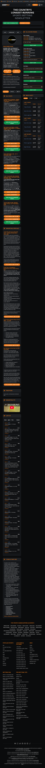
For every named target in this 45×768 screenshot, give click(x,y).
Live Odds (18, 646)
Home (31, 645)
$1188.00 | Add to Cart (12, 316)
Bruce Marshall (38, 625)
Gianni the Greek (27, 111)
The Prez (37, 632)
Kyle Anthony (25, 632)
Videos (17, 678)
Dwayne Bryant (39, 627)
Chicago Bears (8, 609)
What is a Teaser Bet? (7, 691)
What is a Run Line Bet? (8, 686)
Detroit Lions (8, 607)
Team (31, 652)
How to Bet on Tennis (21, 702)
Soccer (4, 659)
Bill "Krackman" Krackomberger (10, 630)
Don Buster (20, 632)
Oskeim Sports (31, 630)
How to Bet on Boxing (21, 699)
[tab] (6, 92)
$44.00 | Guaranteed (12, 219)
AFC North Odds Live (21, 662)
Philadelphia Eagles (9, 611)
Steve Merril (32, 627)
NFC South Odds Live (21, 664)
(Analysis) (6, 425)
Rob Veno (15, 632)
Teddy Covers (32, 625)
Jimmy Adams (33, 629)
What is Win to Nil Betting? (9, 709)
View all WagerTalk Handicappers (11, 616)
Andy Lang (27, 627)
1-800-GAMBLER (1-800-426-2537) (23, 749)
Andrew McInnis (38, 630)
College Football (7, 647)
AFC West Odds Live (20, 659)
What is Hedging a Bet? (8, 714)
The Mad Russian (32, 634)
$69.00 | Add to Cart (12, 345)
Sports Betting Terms (21, 684)
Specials (31, 649)
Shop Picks (32, 650)
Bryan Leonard (25, 625)
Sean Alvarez (38, 634)
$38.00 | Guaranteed (16, 71)
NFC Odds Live (19, 650)
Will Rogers (19, 634)
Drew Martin (19, 630)
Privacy (31, 658)
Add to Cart (33, 45)
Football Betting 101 (21, 686)
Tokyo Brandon (27, 107)
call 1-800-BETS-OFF (35, 752)
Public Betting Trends (21, 715)
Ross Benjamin (6, 634)
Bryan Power (32, 632)
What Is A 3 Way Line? (7, 681)
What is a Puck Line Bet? (8, 684)
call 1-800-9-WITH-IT (35, 753)
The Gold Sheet (27, 131)
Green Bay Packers (9, 608)
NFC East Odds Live (20, 654)
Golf (4, 661)
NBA (4, 649)
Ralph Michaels (27, 147)
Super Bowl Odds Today (21, 648)
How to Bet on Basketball (22, 688)
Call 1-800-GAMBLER (27, 750)
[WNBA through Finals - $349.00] (33, 78)
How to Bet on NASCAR (21, 704)
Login (29, 4)
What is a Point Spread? (8, 676)
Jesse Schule (25, 630)
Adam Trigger (13, 634)
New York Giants (9, 610)
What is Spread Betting (8, 695)
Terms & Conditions (34, 659)
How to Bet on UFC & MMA (22, 697)
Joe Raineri (23, 635)
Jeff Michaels (26, 629)
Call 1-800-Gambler (32, 756)
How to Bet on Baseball (21, 690)
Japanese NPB (6, 658)
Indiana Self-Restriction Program (22, 754)
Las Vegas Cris (17, 635)
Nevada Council (15, 758)
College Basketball (7, 650)
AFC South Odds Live (21, 666)
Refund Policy (33, 661)
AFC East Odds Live (20, 655)
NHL (4, 652)
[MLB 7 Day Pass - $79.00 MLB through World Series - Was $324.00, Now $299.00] (33, 87)
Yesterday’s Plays (34, 654)
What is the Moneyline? (8, 674)
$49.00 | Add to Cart (12, 264)
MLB (4, 654)
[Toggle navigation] (41, 5)
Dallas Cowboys (9, 614)
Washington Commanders (10, 613)
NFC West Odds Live (20, 657)
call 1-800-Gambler (35, 760)
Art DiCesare (28, 635)
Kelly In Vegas (25, 634)
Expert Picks (19, 676)
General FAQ (32, 663)
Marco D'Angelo (6, 627)
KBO (4, 656)
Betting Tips (19, 680)
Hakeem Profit (6, 625)
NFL (3, 645)
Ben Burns (19, 625)
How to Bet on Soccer (21, 693)
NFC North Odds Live (21, 661)
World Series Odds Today (22, 668)
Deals (31, 647)
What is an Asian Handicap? (9, 698)
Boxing (4, 663)
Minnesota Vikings (9, 606)
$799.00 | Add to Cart (12, 384)
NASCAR (4, 665)
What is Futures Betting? (8, 696)
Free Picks (18, 674)
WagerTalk (12, 763)
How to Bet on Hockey (21, 692)
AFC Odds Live (19, 652)
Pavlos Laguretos (28, 115)
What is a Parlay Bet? (7, 683)
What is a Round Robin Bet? (9, 693)
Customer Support (34, 656)
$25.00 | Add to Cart (7, 71)
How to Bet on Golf (20, 695)
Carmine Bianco (9, 632)
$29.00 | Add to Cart (12, 216)
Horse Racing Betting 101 (22, 701)
